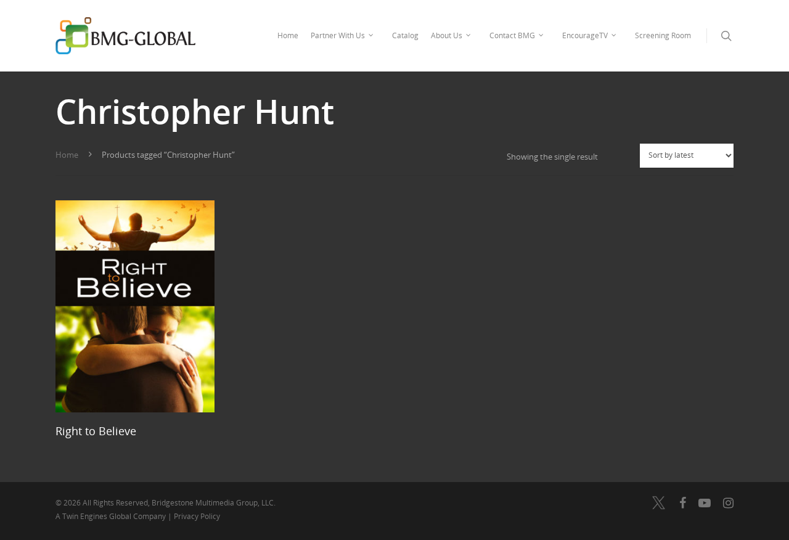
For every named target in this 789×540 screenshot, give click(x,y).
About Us (446, 35)
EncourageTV (585, 35)
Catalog (405, 35)
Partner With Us (338, 35)
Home (287, 35)
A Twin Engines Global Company (111, 516)
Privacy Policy (197, 516)
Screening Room (663, 35)
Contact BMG (512, 35)
